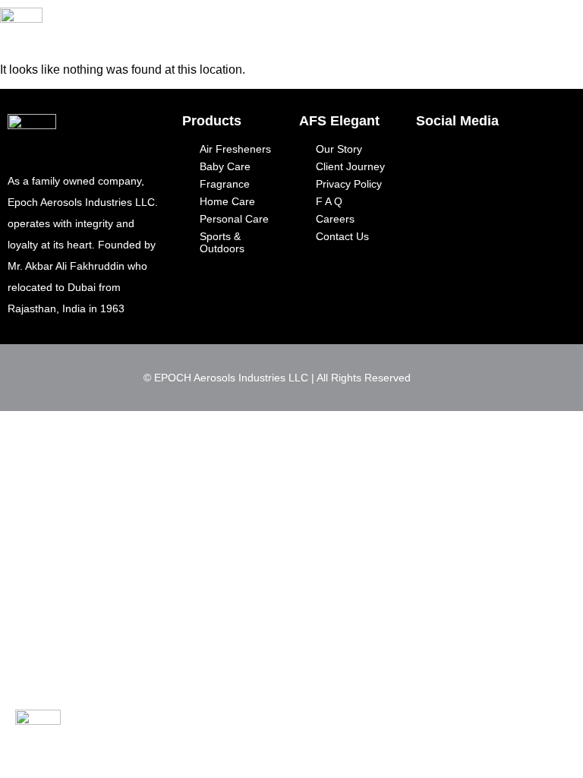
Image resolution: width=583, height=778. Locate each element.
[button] (479, 22)
